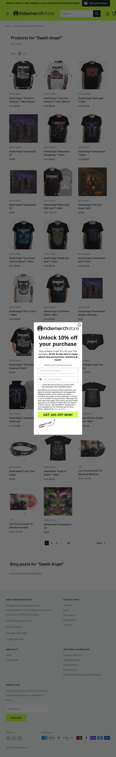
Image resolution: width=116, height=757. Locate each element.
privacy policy (59, 409)
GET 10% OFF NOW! (58, 414)
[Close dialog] (79, 324)
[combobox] (42, 379)
